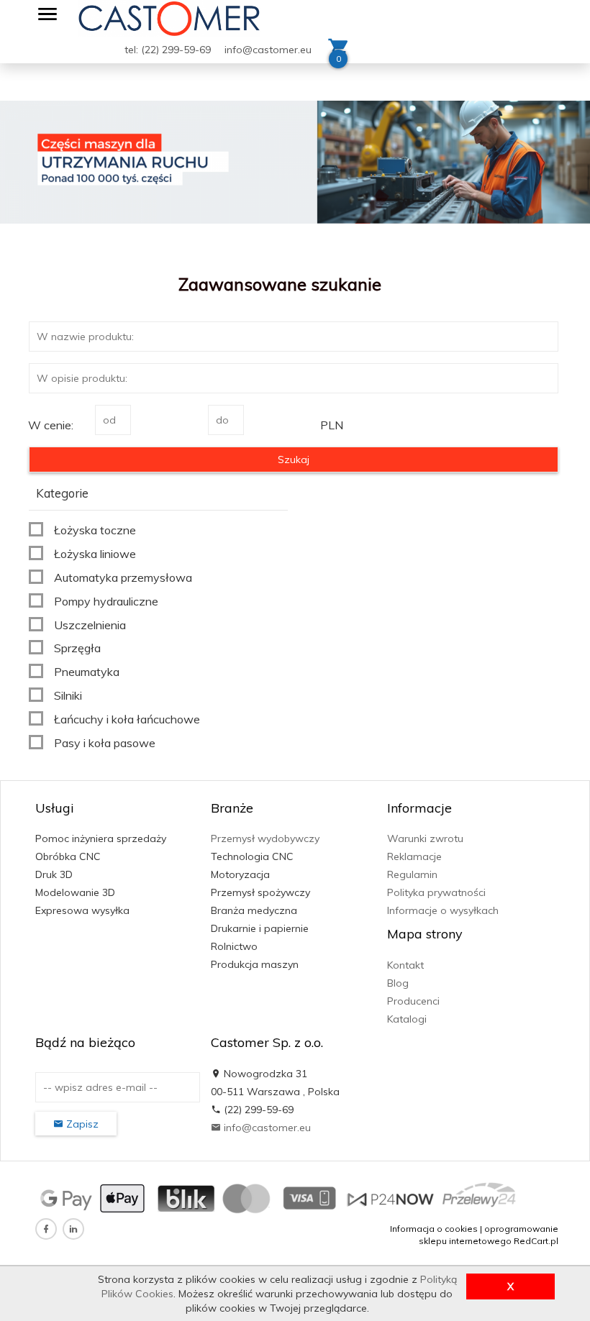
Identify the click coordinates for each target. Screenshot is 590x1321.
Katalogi (407, 1019)
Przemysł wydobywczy (265, 838)
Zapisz (81, 1123)
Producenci (413, 1001)
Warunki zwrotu (425, 838)
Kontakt (405, 965)
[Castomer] (169, 17)
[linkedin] (73, 1229)
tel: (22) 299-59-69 (169, 49)
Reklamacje (414, 856)
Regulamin (412, 874)
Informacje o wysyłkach (443, 910)
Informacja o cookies (434, 1228)
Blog (398, 983)
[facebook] (46, 1229)
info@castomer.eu (268, 49)
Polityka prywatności (436, 892)
